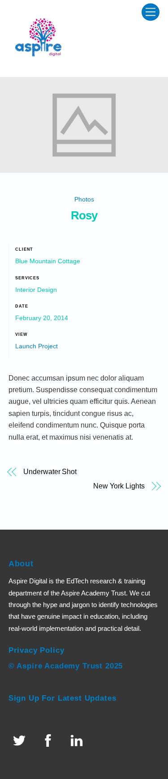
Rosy (84, 215)
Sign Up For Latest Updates (62, 698)
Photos (84, 199)
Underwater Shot (50, 471)
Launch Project (36, 346)
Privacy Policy (37, 650)
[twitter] (21, 741)
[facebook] (49, 741)
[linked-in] (78, 741)
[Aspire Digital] (40, 66)
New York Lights (119, 486)
